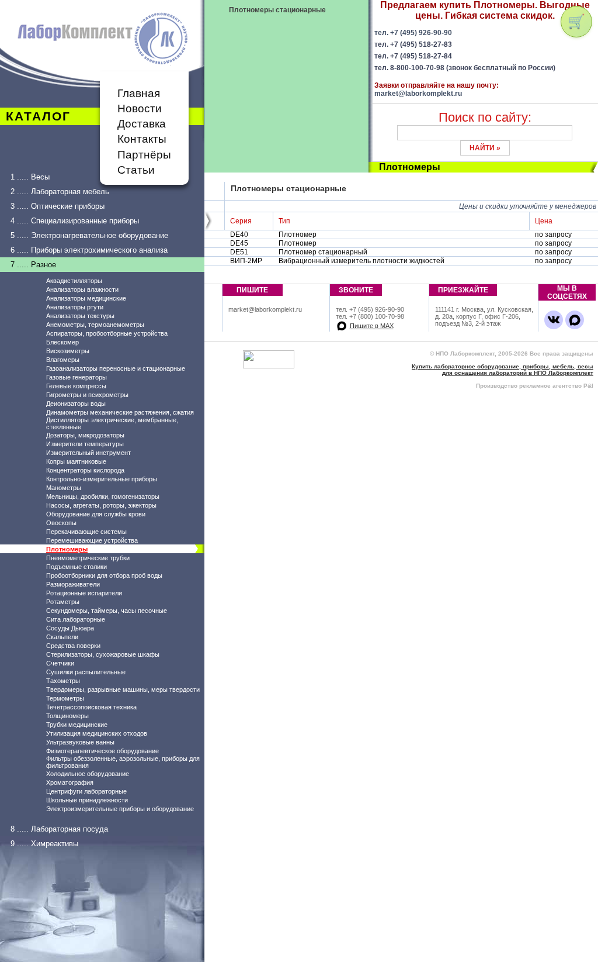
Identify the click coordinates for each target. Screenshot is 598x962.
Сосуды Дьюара (70, 628)
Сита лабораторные (75, 619)
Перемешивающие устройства (92, 540)
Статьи (136, 170)
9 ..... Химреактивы (44, 843)
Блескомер (62, 342)
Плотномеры (67, 549)
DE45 (239, 243)
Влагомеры (62, 359)
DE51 (239, 252)
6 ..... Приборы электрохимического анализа (89, 250)
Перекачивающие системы (86, 531)
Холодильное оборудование (87, 773)
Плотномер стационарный (323, 252)
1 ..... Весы (30, 177)
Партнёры (144, 155)
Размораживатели (73, 584)
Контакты (141, 139)
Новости (139, 108)
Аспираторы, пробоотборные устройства (107, 333)
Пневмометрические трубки (88, 557)
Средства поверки (73, 645)
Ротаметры (62, 601)
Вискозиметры (67, 350)
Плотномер (298, 234)
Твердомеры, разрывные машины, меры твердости (123, 689)
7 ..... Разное (33, 264)
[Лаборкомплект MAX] (574, 320)
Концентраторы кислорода (85, 470)
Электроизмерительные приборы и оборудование (120, 808)
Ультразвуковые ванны (80, 742)
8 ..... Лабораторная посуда (59, 829)
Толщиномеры (67, 715)
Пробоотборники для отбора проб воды (104, 575)
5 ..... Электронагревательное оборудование (89, 235)
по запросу (554, 234)
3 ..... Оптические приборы (58, 206)
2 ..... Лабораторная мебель (60, 191)
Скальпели (62, 636)
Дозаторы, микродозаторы (85, 435)
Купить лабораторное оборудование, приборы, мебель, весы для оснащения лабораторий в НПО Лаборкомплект (502, 369)
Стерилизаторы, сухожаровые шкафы (102, 654)
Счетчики (60, 663)
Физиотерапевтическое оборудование (102, 750)
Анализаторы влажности (82, 289)
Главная (138, 93)
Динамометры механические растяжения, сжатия (120, 412)
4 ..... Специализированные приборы (75, 220)
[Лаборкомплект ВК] (553, 320)
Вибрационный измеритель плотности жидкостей (361, 261)
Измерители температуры (85, 443)
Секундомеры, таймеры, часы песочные (106, 610)
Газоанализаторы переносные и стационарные (115, 368)
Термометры (65, 698)
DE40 (239, 234)
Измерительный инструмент (88, 452)
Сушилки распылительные (86, 671)
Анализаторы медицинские (86, 298)
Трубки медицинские (76, 724)
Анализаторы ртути (74, 307)
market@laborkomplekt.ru (418, 93)
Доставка (141, 124)
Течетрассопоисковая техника (91, 707)
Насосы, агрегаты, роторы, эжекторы (101, 505)
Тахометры (63, 680)
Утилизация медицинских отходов (96, 733)
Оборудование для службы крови (95, 514)
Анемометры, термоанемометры (95, 324)
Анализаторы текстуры (80, 315)
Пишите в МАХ (372, 325)
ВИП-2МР (246, 261)
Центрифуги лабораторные (86, 791)
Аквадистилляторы (74, 280)
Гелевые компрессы (76, 385)
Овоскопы (61, 522)
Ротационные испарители (84, 592)
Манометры (63, 487)
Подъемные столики (76, 566)
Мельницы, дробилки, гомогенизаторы (102, 496)
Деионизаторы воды (76, 403)
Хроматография (69, 782)
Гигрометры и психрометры (87, 394)
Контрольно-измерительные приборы (101, 478)
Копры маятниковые (76, 461)
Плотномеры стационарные (277, 10)
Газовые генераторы (76, 377)
